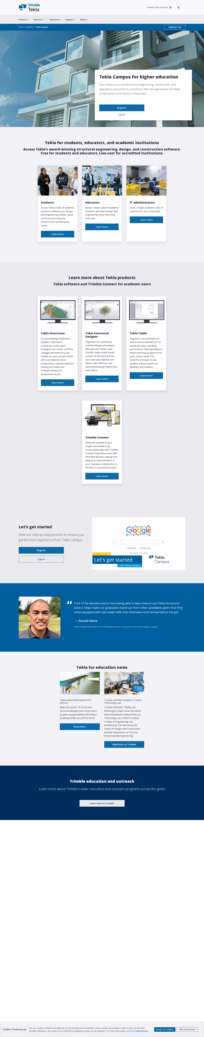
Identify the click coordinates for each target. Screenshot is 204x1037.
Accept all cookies (164, 1029)
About (83, 19)
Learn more (57, 234)
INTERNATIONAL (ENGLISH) (157, 7)
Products (23, 19)
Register (121, 107)
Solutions (38, 19)
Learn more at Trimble (102, 803)
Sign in (121, 114)
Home (21, 27)
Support (70, 19)
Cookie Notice (141, 1031)
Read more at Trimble (124, 744)
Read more (80, 726)
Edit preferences (187, 1029)
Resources (54, 19)
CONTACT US (174, 27)
